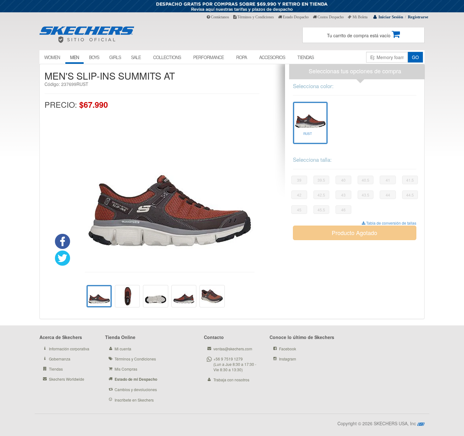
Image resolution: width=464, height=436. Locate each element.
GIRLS (115, 57)
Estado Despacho (295, 17)
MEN (74, 57)
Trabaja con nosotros (231, 379)
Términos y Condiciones (255, 17)
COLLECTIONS (167, 57)
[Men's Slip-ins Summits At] (127, 296)
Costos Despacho (330, 17)
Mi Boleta (359, 17)
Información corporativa (69, 348)
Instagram (287, 358)
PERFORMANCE (208, 57)
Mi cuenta (123, 348)
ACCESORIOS (272, 57)
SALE (136, 57)
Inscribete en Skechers (134, 400)
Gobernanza (59, 358)
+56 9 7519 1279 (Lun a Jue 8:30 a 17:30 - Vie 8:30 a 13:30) (234, 364)
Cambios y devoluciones (136, 389)
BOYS (94, 57)
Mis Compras (126, 369)
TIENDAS (305, 57)
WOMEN (52, 57)
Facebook (287, 348)
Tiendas (56, 369)
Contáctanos (219, 17)
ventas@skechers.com (232, 348)
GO (415, 57)
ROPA (241, 57)
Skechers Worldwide (66, 379)
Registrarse (418, 17)
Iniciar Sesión (390, 17)
